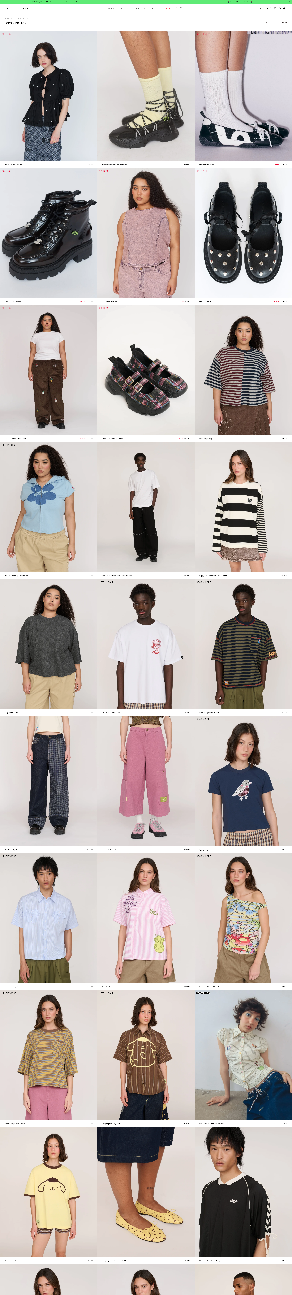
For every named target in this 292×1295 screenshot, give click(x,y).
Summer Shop (140, 8)
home (7, 19)
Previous (1, 96)
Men (120, 8)
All (128, 8)
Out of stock (48, 158)
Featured (280, 27)
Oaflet (167, 8)
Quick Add (146, 158)
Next (96, 96)
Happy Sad (154, 8)
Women (111, 8)
